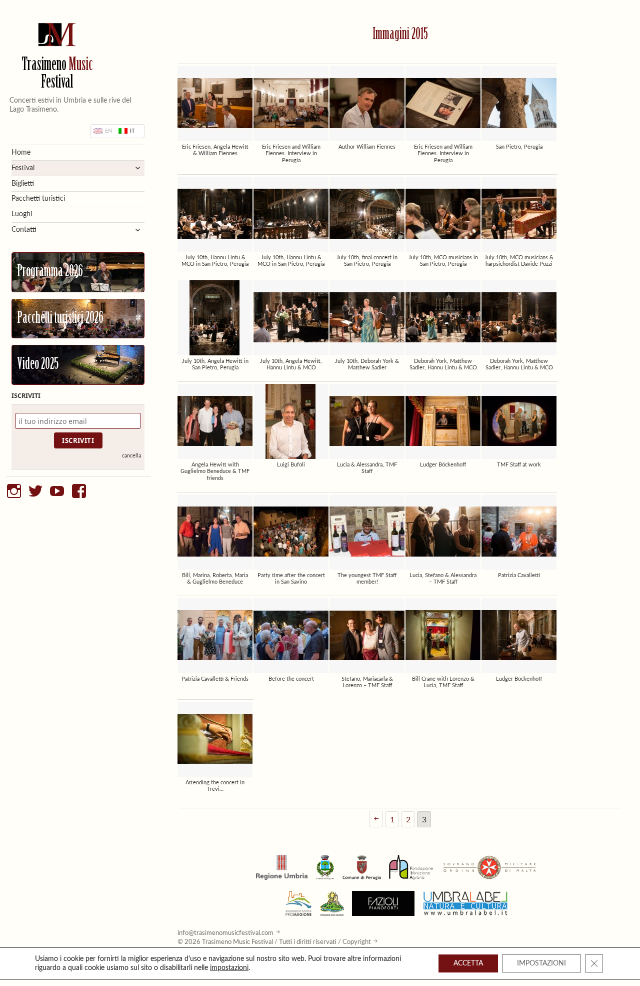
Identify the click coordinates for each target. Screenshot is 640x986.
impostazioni (229, 967)
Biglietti (23, 183)
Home (21, 152)
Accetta (468, 963)
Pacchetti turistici (38, 198)
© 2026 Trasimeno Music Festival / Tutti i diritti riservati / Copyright (274, 942)
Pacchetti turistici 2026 (60, 319)
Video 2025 (37, 365)
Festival (23, 168)
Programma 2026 (50, 272)
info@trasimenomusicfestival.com (226, 933)
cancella (131, 455)
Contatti (24, 229)
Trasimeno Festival (57, 74)
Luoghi (22, 214)
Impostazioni (541, 963)
